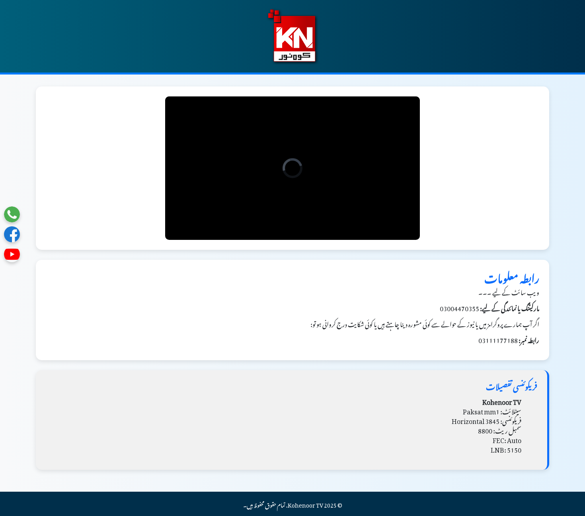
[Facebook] (12, 234)
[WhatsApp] (12, 214)
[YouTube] (12, 254)
